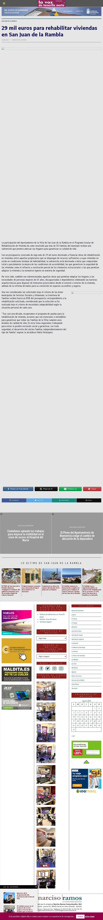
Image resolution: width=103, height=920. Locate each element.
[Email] (61, 668)
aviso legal (89, 916)
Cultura (73, 615)
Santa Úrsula (75, 684)
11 (78, 717)
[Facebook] (41, 668)
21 (90, 721)
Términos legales (45, 622)
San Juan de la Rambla (9, 21)
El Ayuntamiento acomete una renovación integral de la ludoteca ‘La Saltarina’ (31, 589)
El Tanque (74, 623)
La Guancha (74, 643)
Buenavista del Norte (77, 610)
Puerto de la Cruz (76, 676)
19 (82, 721)
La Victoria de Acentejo (78, 656)
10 (73, 717)
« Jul (72, 736)
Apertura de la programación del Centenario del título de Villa (25, 896)
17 (73, 721)
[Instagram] (54, 668)
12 (82, 717)
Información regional (77, 639)
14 (90, 717)
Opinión (73, 672)
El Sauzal (74, 619)
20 (86, 721)
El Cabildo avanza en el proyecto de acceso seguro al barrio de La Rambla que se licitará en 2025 (25, 909)
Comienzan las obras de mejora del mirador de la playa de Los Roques (51, 588)
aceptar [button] (80, 916)
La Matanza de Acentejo (78, 647)
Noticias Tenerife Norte (47, 619)
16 (99, 717)
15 (94, 717)
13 (86, 717)
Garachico (74, 627)
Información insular (77, 635)
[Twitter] (47, 668)
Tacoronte (74, 688)
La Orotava (74, 651)
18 (78, 721)
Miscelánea (74, 668)
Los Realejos (74, 660)
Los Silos (73, 664)
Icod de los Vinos (76, 631)
